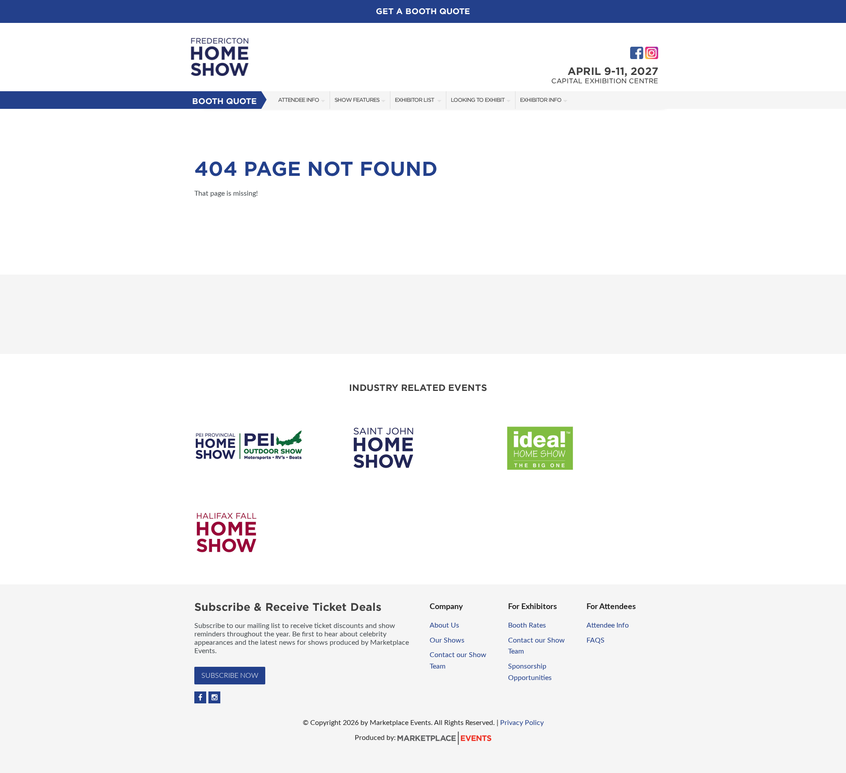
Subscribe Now (229, 675)
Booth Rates (528, 625)
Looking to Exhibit (478, 100)
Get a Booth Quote (423, 11)
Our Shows (447, 640)
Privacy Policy (522, 722)
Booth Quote (224, 101)
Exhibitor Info (540, 100)
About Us (444, 625)
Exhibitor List (415, 100)
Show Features (356, 100)
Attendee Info (298, 100)
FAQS (595, 640)
